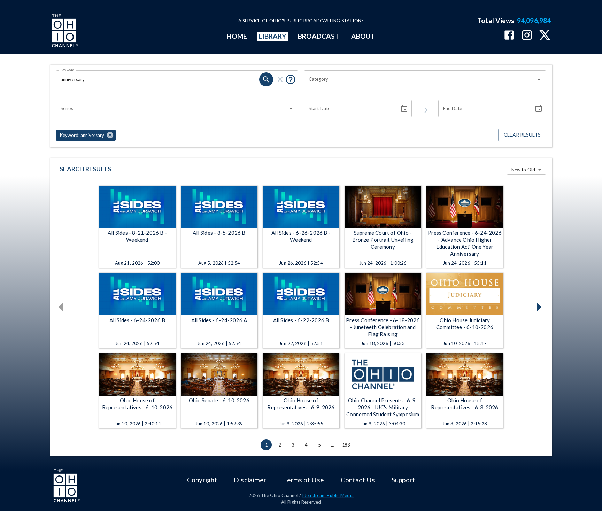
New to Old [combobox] (523, 169)
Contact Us (358, 480)
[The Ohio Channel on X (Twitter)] (545, 35)
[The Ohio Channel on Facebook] (509, 35)
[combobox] (420, 79)
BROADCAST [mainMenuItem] (319, 36)
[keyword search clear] (280, 79)
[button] (86, 135)
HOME (237, 36)
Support (403, 480)
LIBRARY (272, 36)
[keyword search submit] (266, 79)
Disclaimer (250, 480)
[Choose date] (404, 109)
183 (346, 445)
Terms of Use (303, 480)
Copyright (202, 480)
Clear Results (522, 135)
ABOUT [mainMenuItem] (363, 36)
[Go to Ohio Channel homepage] (64, 31)
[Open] (539, 79)
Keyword (68, 70)
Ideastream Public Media (328, 495)
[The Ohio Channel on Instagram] (527, 35)
